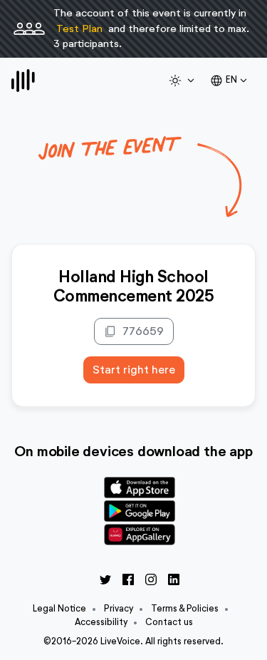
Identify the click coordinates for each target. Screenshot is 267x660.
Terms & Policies (185, 608)
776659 (134, 331)
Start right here (134, 369)
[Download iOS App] (139, 485)
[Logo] (23, 80)
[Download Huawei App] (139, 534)
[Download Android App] (139, 510)
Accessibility (101, 622)
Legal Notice (59, 608)
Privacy (118, 608)
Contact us (169, 622)
